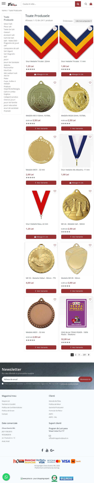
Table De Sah (9, 29)
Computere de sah (11, 48)
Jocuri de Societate (11, 62)
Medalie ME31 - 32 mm (35, 170)
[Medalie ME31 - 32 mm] (41, 150)
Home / (5, 10)
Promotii (7, 111)
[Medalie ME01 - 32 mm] (41, 313)
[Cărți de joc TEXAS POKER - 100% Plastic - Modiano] (76, 313)
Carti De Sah (9, 38)
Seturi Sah (8, 24)
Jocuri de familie (10, 102)
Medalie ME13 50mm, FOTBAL (38, 116)
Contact (5, 414)
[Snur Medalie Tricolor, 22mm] (41, 42)
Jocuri (6, 59)
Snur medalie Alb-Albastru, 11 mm (75, 170)
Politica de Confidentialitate (69, 384)
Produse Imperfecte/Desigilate (12, 87)
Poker (6, 78)
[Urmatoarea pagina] (88, 354)
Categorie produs (11, 97)
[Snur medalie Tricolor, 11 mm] (76, 42)
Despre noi (6, 401)
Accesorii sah (9, 35)
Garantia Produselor (56, 407)
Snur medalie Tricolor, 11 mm (73, 61)
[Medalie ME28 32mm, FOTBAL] (76, 96)
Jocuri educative (10, 105)
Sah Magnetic (9, 54)
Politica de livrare (8, 411)
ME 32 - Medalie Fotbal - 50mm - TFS (41, 278)
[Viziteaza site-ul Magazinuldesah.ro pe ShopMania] (66, 478)
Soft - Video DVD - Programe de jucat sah (11, 43)
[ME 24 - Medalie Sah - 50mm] (76, 205)
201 (84, 355)
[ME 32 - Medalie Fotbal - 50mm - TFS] (41, 259)
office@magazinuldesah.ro (58, 438)
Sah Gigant (8, 51)
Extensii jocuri (9, 100)
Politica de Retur (55, 404)
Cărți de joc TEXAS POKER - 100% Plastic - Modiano (74, 333)
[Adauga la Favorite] (55, 28)
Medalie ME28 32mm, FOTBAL (73, 116)
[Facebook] (42, 450)
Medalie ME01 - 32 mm (35, 332)
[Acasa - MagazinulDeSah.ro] (12, 4)
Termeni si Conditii (8, 404)
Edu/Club (7, 70)
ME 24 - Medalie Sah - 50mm (73, 224)
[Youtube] (47, 450)
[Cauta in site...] (86, 4)
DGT (5, 57)
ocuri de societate (11, 108)
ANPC (51, 414)
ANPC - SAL (53, 417)
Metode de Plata (55, 401)
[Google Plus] (52, 450)
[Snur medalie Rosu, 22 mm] (41, 205)
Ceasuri (7, 32)
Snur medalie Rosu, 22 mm (37, 224)
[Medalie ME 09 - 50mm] (76, 259)
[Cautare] (78, 4)
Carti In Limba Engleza (9, 93)
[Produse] (3, 3)
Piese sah (8, 26)
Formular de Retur (55, 411)
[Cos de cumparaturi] (91, 4)
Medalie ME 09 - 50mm (70, 278)
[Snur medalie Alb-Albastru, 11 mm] (76, 150)
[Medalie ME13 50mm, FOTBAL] (41, 96)
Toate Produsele (15, 10)
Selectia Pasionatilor (8, 66)
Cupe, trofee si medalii (10, 82)
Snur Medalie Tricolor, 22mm (38, 61)
